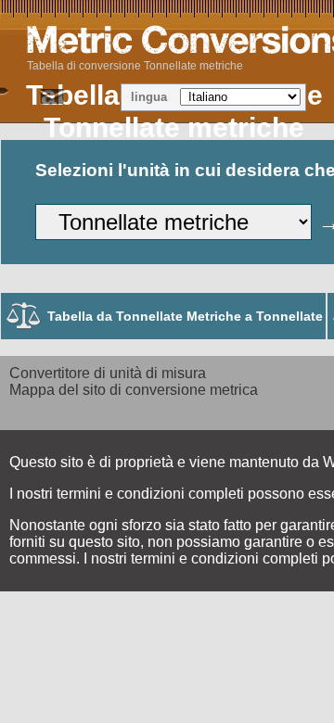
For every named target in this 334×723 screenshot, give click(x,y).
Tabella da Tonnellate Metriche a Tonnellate (185, 316)
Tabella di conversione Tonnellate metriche (135, 65)
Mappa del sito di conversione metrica (133, 390)
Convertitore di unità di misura (107, 373)
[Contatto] (52, 97)
